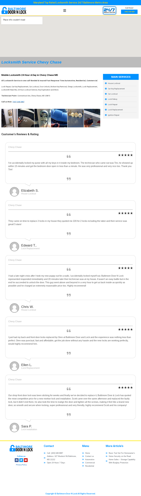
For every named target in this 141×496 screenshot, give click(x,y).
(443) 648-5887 (18, 102)
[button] (64, 10)
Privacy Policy (21, 465)
